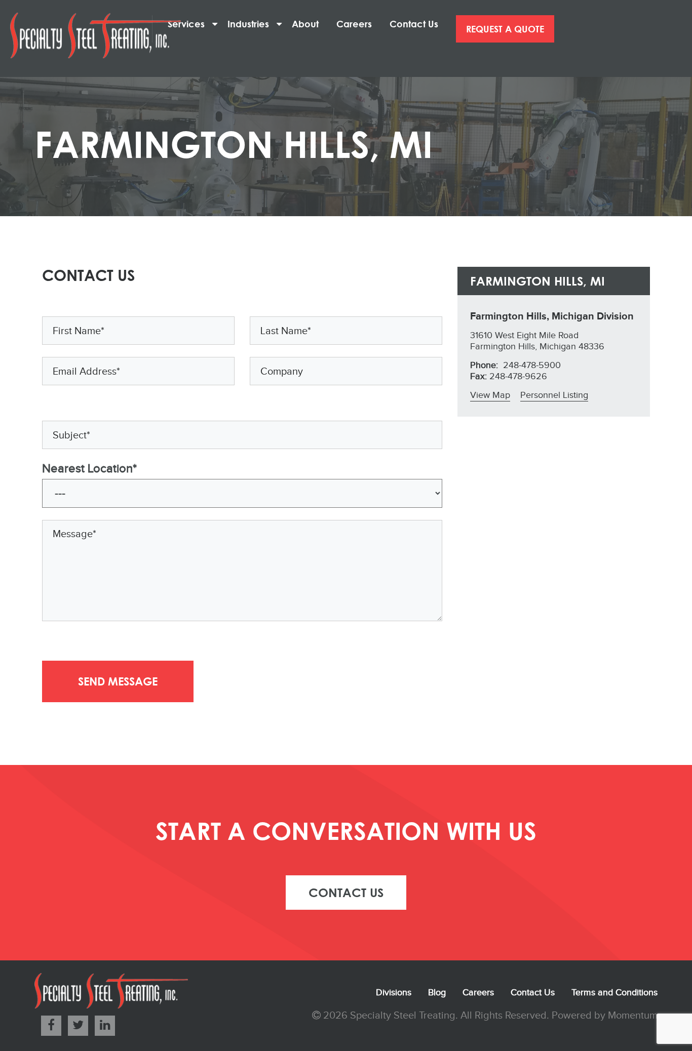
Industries (252, 23)
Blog (437, 992)
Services (190, 23)
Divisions (393, 992)
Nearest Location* (89, 469)
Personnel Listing (554, 395)
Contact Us (418, 23)
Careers (357, 23)
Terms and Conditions (614, 992)
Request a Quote (505, 28)
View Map (490, 395)
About (309, 23)
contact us (346, 892)
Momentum (633, 1015)
